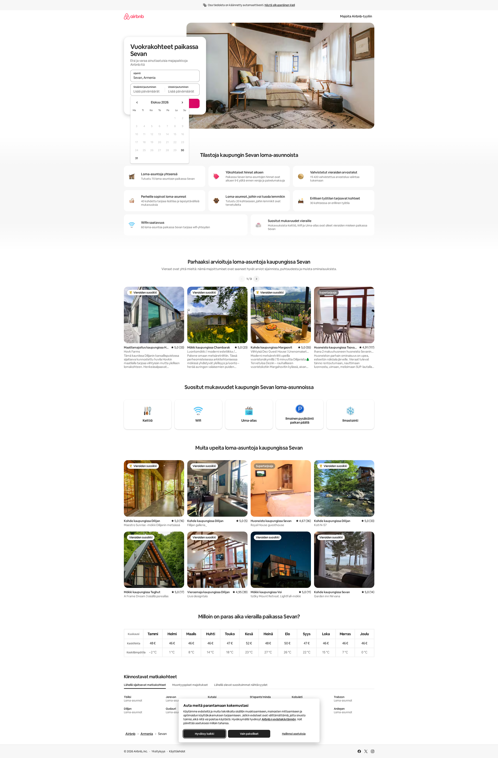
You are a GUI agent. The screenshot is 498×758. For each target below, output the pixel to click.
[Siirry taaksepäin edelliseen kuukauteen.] (137, 102)
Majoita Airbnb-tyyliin (356, 16)
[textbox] (147, 91)
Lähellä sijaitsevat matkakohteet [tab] (145, 685)
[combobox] (164, 77)
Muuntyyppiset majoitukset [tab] (190, 685)
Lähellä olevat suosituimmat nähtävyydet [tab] (240, 685)
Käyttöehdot (177, 751)
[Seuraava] (256, 279)
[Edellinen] (242, 279)
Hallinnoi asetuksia (293, 734)
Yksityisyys (158, 751)
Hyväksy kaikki (204, 734)
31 (136, 158)
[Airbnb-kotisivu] (134, 16)
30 (182, 150)
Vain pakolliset (249, 734)
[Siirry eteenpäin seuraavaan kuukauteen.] (182, 102)
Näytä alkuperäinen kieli (280, 5)
